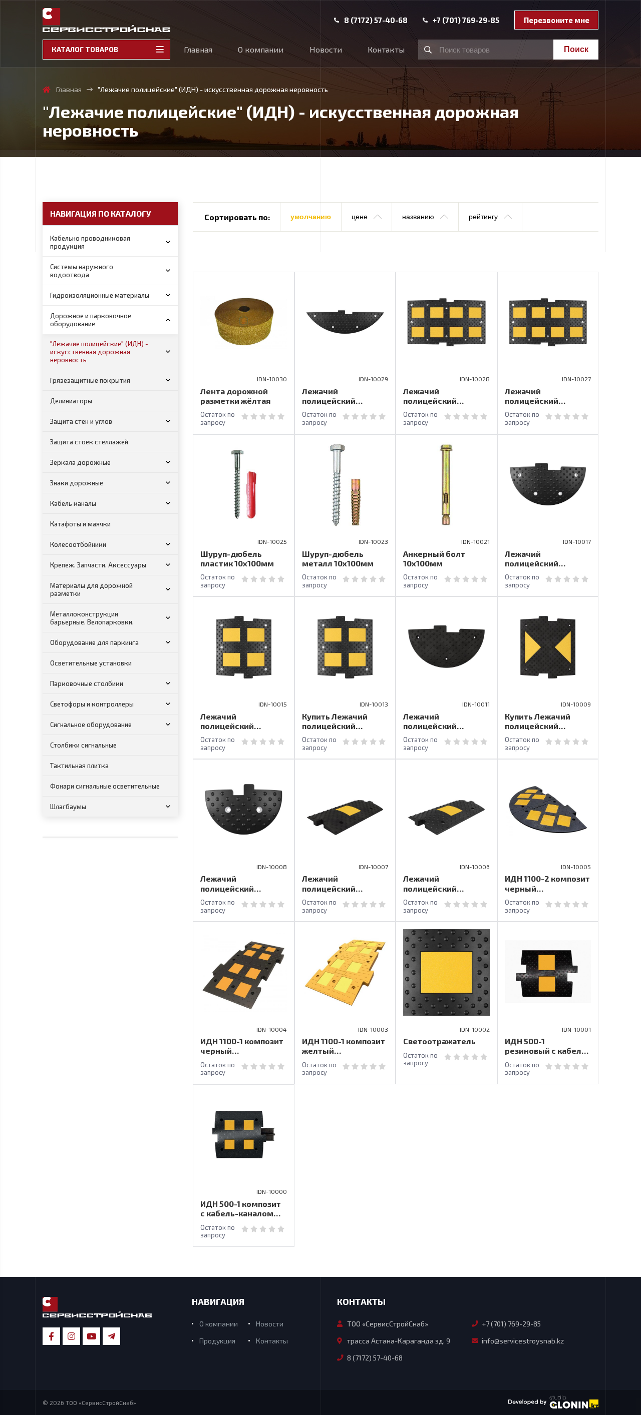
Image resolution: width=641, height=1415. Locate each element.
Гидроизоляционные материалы (99, 295)
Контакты (386, 49)
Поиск (576, 49)
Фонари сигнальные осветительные (105, 786)
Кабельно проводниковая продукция (90, 242)
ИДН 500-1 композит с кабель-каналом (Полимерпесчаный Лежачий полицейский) (240, 1208)
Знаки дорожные (76, 483)
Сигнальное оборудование (91, 725)
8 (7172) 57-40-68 (376, 20)
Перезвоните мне (556, 20)
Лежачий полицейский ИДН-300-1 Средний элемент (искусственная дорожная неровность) (442, 883)
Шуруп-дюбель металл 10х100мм (338, 558)
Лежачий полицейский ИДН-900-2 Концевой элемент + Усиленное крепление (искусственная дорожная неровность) (345, 395)
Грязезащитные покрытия (90, 380)
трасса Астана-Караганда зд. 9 (398, 1340)
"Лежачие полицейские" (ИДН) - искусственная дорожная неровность (99, 352)
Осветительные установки (91, 663)
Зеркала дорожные (80, 462)
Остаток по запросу (217, 418)
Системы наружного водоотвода (81, 271)
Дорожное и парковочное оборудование (90, 320)
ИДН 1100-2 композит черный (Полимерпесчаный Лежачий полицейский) (547, 883)
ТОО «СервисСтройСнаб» (387, 1323)
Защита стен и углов (81, 421)
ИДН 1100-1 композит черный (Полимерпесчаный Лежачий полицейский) (241, 1045)
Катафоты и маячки (80, 524)
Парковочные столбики (86, 683)
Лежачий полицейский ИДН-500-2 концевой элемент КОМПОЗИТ (445, 721)
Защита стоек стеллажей (89, 442)
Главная (198, 49)
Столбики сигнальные (83, 745)
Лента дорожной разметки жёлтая (235, 395)
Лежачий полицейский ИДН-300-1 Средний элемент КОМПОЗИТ (343, 883)
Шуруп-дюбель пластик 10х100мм (237, 558)
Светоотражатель (439, 1041)
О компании (260, 49)
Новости (325, 49)
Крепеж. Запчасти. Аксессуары (98, 565)
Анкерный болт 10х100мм (434, 558)
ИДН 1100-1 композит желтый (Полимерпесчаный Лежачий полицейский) (343, 1045)
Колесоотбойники (78, 544)
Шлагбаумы (68, 807)
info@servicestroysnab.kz (523, 1340)
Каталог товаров (85, 49)
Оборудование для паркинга (94, 642)
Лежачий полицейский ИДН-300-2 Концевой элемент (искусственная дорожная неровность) (242, 883)
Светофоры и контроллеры (92, 704)
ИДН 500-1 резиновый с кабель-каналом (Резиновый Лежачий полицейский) (547, 1045)
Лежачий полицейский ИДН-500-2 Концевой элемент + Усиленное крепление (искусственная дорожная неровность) (548, 558)
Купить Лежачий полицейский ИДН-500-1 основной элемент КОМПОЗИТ (546, 721)
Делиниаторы (71, 401)
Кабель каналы (73, 503)
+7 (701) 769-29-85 (466, 20)
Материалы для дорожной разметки (91, 589)
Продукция (217, 1340)
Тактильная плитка (79, 766)
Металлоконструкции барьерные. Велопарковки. (92, 618)
